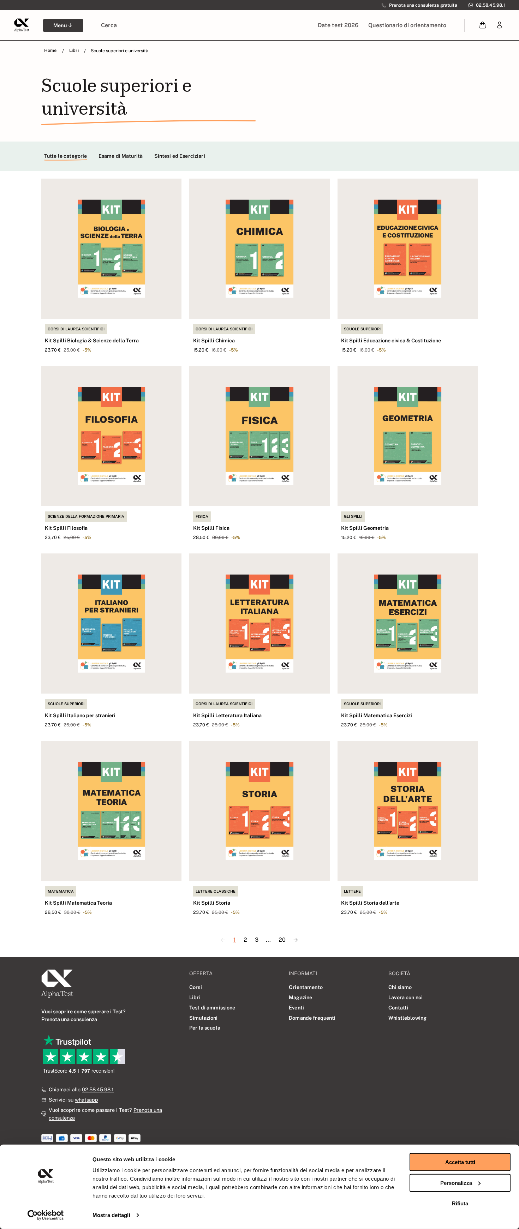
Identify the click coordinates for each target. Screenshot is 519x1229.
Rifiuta (460, 1203)
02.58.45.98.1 (98, 1089)
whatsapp (86, 1100)
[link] (499, 25)
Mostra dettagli (111, 1215)
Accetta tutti (460, 1162)
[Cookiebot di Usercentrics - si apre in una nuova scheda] (46, 1215)
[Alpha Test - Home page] (21, 25)
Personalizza (456, 1183)
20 (282, 939)
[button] (483, 25)
